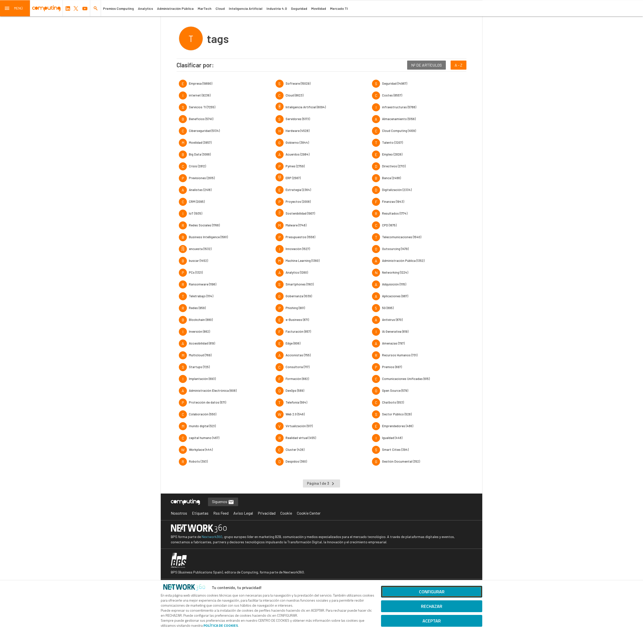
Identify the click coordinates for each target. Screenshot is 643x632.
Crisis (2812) (197, 166)
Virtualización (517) (299, 426)
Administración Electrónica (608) (213, 390)
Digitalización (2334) (397, 190)
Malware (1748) (296, 225)
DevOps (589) (295, 390)
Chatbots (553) (393, 402)
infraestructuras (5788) (399, 107)
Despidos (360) (296, 461)
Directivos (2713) (394, 166)
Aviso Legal (243, 513)
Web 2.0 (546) (295, 414)
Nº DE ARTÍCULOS (426, 65)
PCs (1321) (196, 272)
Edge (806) (293, 343)
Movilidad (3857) (200, 142)
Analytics (145, 8)
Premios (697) (392, 367)
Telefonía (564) (296, 402)
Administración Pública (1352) (403, 261)
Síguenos (220, 501)
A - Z (458, 65)
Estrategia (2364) (298, 190)
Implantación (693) (202, 379)
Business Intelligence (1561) (208, 237)
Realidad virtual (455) (301, 438)
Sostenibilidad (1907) (300, 213)
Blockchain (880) (201, 320)
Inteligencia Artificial (245, 8)
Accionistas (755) (298, 355)
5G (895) (388, 308)
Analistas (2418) (200, 190)
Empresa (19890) (200, 83)
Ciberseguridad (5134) (204, 131)
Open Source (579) (395, 390)
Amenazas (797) (393, 343)
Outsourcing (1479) (395, 249)
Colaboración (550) (202, 414)
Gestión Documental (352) (401, 461)
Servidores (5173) (298, 119)
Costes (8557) (392, 95)
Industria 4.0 (276, 8)
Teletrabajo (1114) (201, 296)
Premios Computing (118, 8)
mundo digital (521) (202, 426)
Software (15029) (298, 83)
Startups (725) (199, 367)
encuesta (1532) (200, 249)
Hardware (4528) (297, 131)
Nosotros (179, 513)
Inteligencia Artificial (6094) (306, 107)
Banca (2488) (391, 178)
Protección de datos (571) (207, 402)
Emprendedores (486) (397, 426)
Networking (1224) (395, 272)
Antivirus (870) (392, 320)
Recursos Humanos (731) (399, 355)
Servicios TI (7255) (202, 107)
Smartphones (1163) (300, 284)
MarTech (204, 8)
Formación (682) (297, 379)
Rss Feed (221, 513)
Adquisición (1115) (394, 284)
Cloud (220, 8)
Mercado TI (339, 8)
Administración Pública (175, 8)
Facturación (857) (298, 331)
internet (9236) (199, 95)
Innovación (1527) (298, 249)
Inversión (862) (199, 331)
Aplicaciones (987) (395, 296)
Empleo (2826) (392, 154)
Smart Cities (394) (395, 450)
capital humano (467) (204, 438)
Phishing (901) (295, 308)
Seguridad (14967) (394, 83)
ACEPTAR (431, 620)
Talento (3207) (392, 142)
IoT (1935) (195, 213)
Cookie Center (308, 513)
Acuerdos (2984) (297, 154)
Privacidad (267, 513)
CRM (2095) (197, 202)
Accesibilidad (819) (202, 343)
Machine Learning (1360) (302, 261)
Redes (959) (197, 308)
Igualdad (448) (392, 438)
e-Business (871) (297, 320)
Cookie (286, 513)
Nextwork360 (212, 536)
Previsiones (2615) (202, 178)
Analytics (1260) (297, 272)
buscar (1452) (198, 261)
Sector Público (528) (397, 414)
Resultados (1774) (394, 213)
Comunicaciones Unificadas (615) (406, 379)
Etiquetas (200, 513)
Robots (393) (198, 461)
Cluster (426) (295, 450)
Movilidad (318, 8)
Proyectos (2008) (298, 202)
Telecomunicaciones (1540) (401, 237)
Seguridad (299, 8)
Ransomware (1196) (202, 284)
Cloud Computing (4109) (399, 131)
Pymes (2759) (295, 166)
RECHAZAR (431, 606)
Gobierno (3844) (297, 142)
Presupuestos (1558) (300, 237)
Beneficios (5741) (201, 119)
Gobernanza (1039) (299, 296)
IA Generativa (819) (395, 331)
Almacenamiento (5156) (399, 119)
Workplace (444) (201, 450)
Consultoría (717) (297, 367)
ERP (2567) (293, 178)
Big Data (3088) (200, 154)
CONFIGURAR (432, 591)
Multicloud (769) (200, 355)
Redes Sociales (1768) (204, 225)
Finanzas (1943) (393, 202)
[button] (15, 8)
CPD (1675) (389, 225)
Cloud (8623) (294, 95)
